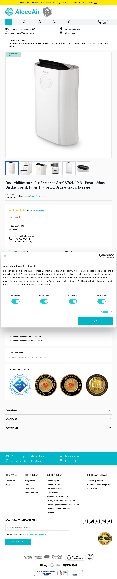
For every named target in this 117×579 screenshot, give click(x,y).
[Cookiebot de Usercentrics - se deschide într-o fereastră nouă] (101, 256)
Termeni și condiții (95, 480)
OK (95, 321)
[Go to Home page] (58, 12)
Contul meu (30, 488)
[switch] (44, 301)
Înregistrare (30, 480)
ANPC (90, 488)
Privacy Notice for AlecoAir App (61, 500)
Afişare (104, 312)
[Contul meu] (69, 22)
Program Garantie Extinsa (58, 508)
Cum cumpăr (52, 492)
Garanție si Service (55, 484)
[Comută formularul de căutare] (24, 22)
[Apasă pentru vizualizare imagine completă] (58, 104)
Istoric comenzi (31, 492)
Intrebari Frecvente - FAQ (58, 496)
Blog (7, 484)
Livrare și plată (53, 480)
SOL (97, 488)
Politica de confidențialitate (99, 484)
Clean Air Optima (38, 196)
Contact (50, 512)
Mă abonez (18, 541)
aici (95, 2)
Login (27, 484)
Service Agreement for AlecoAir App (63, 504)
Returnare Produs (55, 488)
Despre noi (10, 480)
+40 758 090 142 (22, 239)
